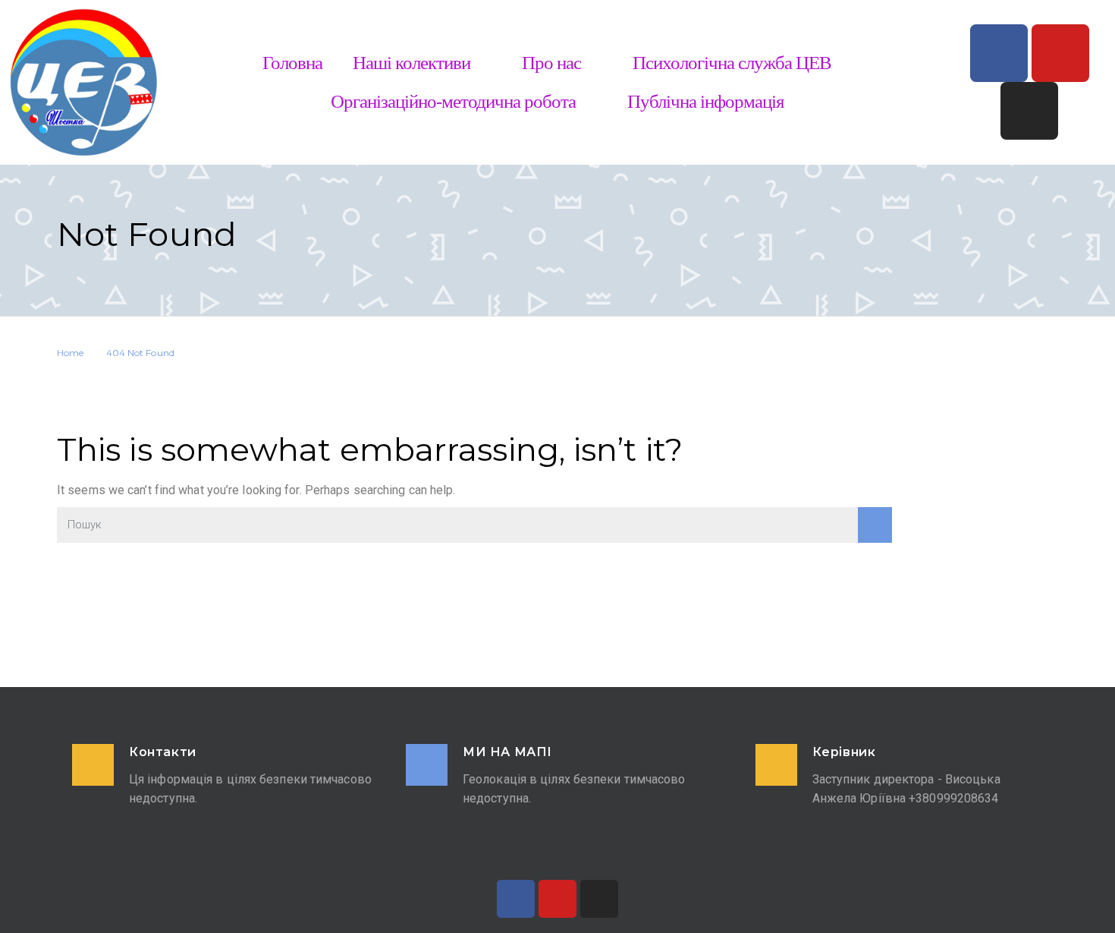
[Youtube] (1060, 53)
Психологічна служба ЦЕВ (732, 62)
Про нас (551, 62)
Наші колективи (411, 62)
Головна (292, 62)
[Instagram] (1029, 111)
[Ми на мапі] (427, 765)
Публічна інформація (705, 101)
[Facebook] (999, 53)
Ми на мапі (507, 752)
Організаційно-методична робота (453, 101)
